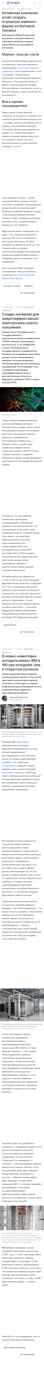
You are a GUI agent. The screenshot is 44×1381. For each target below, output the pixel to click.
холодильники (9, 765)
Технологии (6, 310)
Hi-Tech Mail (28, 649)
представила (22, 742)
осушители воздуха (27, 68)
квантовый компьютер (13, 772)
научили (16, 1336)
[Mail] (8, 3)
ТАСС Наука (29, 307)
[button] (22, 399)
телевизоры (8, 71)
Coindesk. (16, 146)
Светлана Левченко (18, 697)
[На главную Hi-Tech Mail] (15, 3)
